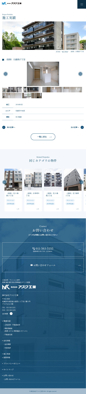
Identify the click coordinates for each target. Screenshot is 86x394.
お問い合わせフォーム (12, 379)
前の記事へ (11, 127)
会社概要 (5, 314)
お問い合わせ (8, 375)
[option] (43, 74)
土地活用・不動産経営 (12, 325)
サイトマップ (8, 369)
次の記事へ (75, 127)
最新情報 (6, 357)
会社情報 (6, 341)
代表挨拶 (7, 348)
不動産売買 (8, 334)
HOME (58, 52)
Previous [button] (5, 74)
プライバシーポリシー (11, 363)
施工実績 (65, 52)
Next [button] (80, 74)
